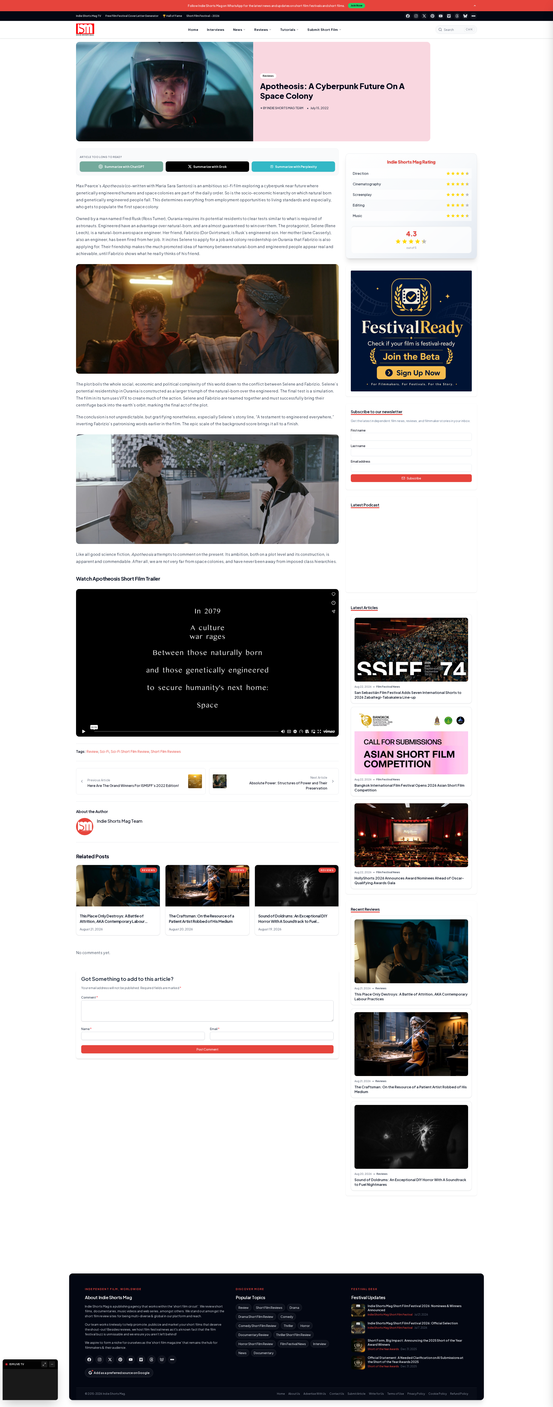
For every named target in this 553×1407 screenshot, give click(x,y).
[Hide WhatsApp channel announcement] (475, 5)
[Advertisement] (411, 1233)
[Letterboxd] (473, 16)
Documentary (263, 1353)
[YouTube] (440, 16)
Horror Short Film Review (255, 1344)
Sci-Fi (104, 751)
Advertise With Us (315, 1393)
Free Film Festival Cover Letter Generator (131, 15)
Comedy (287, 1317)
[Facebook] (407, 16)
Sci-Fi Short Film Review (130, 751)
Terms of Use (395, 1393)
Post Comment (207, 1049)
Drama (294, 1307)
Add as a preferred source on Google (121, 1373)
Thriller (288, 1326)
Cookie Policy (437, 1393)
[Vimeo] (448, 16)
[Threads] (457, 16)
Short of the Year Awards (383, 1349)
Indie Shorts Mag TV (88, 15)
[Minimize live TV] (52, 1364)
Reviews (261, 29)
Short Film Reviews (166, 751)
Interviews (215, 29)
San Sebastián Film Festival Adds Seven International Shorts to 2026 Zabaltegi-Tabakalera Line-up (407, 695)
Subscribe (414, 478)
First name (358, 430)
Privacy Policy (416, 1393)
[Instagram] (416, 16)
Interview (319, 1344)
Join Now (356, 5)
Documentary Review (253, 1335)
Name (86, 1029)
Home (193, 29)
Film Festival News (388, 686)
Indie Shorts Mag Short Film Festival (390, 1314)
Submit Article (356, 1393)
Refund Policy (459, 1393)
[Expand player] (44, 1364)
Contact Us (336, 1393)
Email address (360, 461)
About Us (294, 1393)
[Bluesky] (465, 16)
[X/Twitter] (424, 16)
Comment (89, 997)
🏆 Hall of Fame (172, 15)
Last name (358, 446)
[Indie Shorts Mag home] (85, 30)
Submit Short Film (322, 29)
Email (214, 1029)
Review (92, 751)
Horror (305, 1326)
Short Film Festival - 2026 (202, 15)
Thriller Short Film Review (293, 1335)
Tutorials (287, 29)
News (237, 29)
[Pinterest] (432, 16)
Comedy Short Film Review (257, 1326)
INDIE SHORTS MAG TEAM (285, 108)
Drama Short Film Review (255, 1317)
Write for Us (376, 1393)
